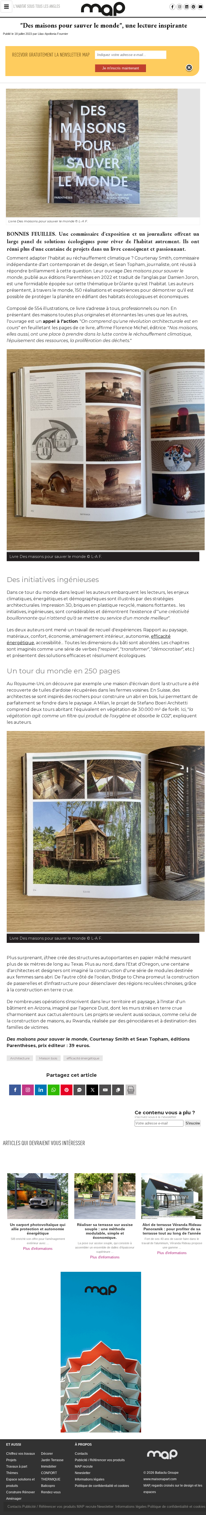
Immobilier (48, 1466)
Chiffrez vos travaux (20, 1454)
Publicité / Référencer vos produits (100, 1460)
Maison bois (48, 1058)
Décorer (47, 1454)
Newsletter (82, 1473)
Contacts (81, 1454)
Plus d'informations (38, 1249)
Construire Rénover (20, 1492)
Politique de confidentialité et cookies (102, 1486)
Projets (11, 1460)
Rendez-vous (51, 1492)
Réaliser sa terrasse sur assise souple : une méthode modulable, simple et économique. (105, 1231)
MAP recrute (84, 1466)
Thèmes (12, 1473)
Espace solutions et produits (20, 1483)
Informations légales (89, 1479)
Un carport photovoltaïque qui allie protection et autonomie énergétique (37, 1228)
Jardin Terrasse (52, 1460)
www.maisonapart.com (160, 1479)
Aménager (13, 1499)
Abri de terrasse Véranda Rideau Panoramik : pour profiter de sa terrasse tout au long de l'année (171, 1228)
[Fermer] (189, 67)
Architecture (20, 1058)
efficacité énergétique (83, 1058)
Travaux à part (16, 1466)
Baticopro (48, 1486)
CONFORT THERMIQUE (50, 1476)
